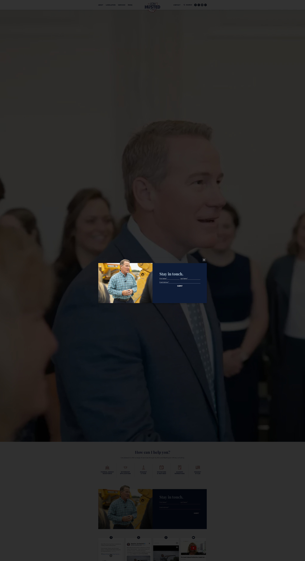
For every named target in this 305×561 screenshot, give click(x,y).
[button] (204, 260)
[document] (152, 280)
